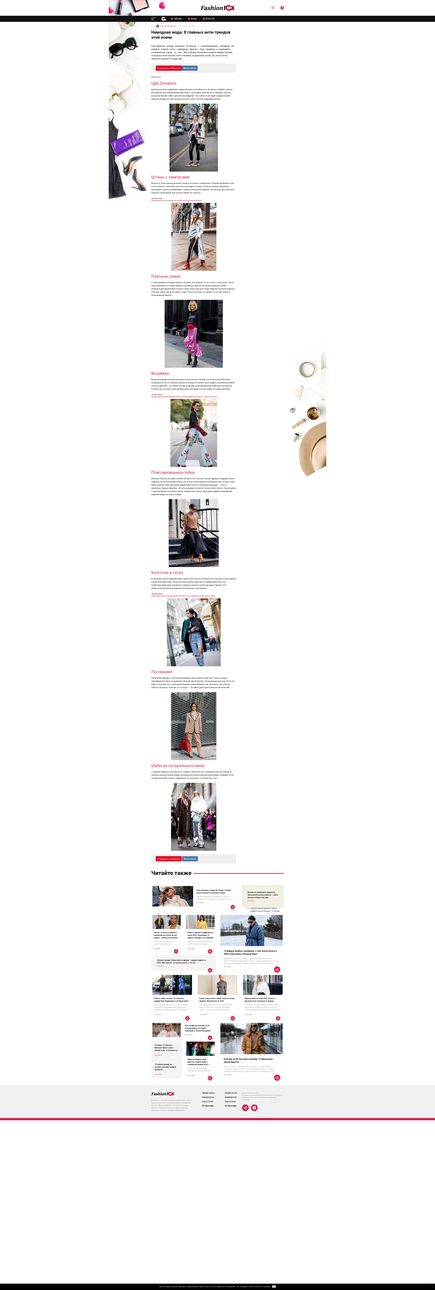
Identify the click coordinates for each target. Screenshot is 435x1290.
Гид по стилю (207, 1101)
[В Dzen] (280, 7)
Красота (210, 19)
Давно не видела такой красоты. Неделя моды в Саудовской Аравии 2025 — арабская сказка (198, 1063)
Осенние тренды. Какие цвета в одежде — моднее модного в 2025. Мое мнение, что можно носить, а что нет (181, 961)
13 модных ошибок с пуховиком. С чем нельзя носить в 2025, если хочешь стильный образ (250, 952)
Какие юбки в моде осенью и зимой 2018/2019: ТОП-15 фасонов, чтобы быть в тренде (183, 596)
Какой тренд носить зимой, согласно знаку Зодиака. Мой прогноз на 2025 (216, 999)
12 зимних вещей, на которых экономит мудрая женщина (165, 1067)
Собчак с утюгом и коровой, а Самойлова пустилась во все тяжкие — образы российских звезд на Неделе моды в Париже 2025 (165, 938)
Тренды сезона (208, 1093)
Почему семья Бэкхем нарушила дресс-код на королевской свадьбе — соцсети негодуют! (184, 396)
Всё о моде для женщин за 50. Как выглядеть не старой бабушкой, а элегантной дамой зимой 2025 (197, 1029)
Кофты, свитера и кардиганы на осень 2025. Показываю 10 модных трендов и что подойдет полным (200, 936)
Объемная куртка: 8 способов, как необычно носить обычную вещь (176, 200)
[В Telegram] (271, 7)
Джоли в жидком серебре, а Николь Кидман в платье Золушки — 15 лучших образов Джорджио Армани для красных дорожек (265, 910)
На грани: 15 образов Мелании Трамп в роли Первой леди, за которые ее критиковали (166, 1049)
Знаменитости (208, 1097)
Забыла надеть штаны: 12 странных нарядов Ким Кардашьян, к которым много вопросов (171, 1001)
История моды (208, 1106)
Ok (274, 1286)
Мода (194, 19)
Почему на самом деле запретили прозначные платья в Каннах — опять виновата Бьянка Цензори (263, 894)
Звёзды (178, 19)
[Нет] (432, 1287)
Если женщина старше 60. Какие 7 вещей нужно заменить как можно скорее (214, 891)
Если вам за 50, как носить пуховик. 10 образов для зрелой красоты (248, 1060)
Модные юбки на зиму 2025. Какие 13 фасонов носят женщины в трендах (260, 999)
